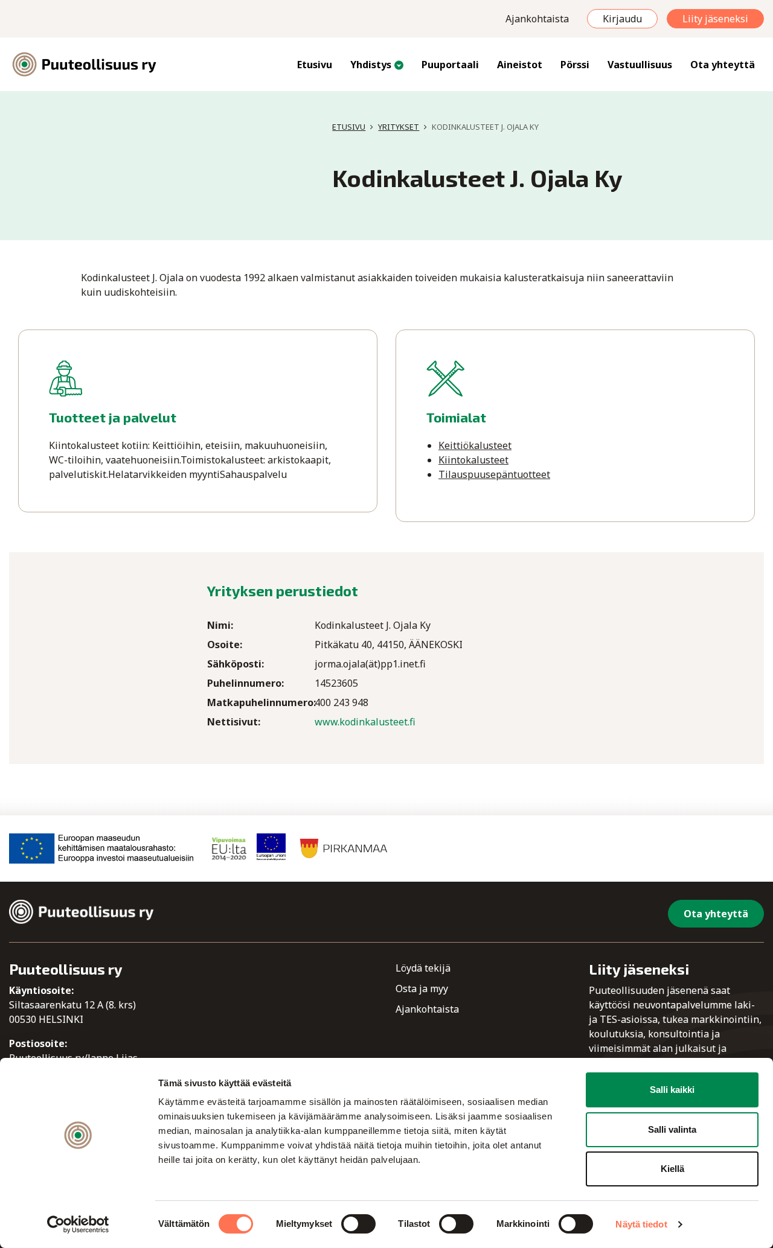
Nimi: (220, 625)
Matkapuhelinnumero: (261, 702)
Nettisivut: (233, 721)
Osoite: (224, 644)
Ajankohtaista (537, 18)
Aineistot (519, 64)
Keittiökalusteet (475, 445)
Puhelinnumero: (245, 683)
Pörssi (574, 64)
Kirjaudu (622, 18)
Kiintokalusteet (473, 459)
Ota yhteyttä (722, 64)
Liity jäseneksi (715, 18)
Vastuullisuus (640, 64)
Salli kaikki (672, 1089)
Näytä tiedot (641, 1224)
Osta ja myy (422, 988)
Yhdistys (370, 64)
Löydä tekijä (423, 968)
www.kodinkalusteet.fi (365, 721)
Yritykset (398, 126)
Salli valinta (672, 1129)
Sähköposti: (235, 663)
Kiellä (672, 1169)
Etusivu (314, 64)
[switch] (358, 1224)
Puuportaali (450, 64)
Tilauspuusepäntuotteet (494, 474)
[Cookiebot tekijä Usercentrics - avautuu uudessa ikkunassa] (78, 1224)
